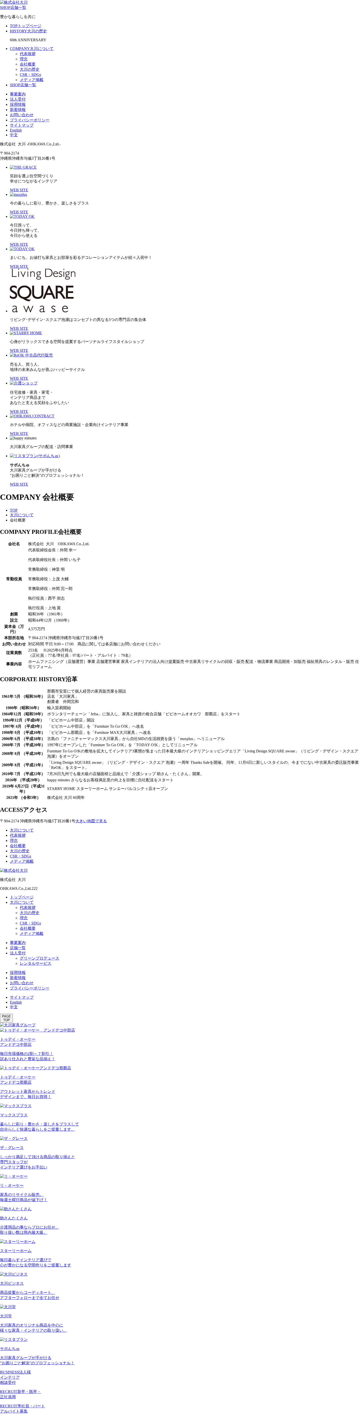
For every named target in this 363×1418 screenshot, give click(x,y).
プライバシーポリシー (29, 120)
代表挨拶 (28, 54)
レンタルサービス (35, 963)
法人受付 (18, 99)
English (16, 130)
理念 (24, 59)
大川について (22, 515)
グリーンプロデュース (39, 958)
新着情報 (18, 110)
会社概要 (28, 64)
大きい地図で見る (91, 821)
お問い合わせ (22, 115)
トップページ (22, 897)
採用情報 (18, 104)
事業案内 (18, 94)
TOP (14, 510)
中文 (14, 135)
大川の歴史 (30, 69)
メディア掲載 (31, 80)
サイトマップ (22, 125)
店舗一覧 (18, 948)
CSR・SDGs (30, 74)
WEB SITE (19, 190)
